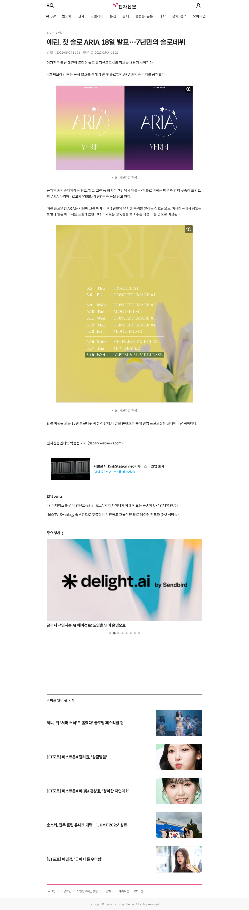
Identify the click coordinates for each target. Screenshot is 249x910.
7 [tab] (135, 633)
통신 (113, 16)
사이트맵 (123, 891)
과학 (162, 16)
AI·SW (51, 16)
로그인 (52, 891)
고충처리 (108, 891)
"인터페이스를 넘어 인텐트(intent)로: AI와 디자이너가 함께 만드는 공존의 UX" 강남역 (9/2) (112, 505)
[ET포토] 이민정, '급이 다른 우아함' (75, 859)
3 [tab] (118, 633)
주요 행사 (55, 533)
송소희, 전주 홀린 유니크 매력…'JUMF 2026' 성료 (87, 825)
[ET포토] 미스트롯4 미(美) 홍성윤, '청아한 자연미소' (88, 791)
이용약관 (66, 891)
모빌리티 (96, 16)
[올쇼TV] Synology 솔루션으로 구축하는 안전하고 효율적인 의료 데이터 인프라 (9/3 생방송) (113, 515)
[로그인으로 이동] (198, 5)
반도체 (67, 16)
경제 (125, 16)
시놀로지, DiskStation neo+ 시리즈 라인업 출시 (129, 466)
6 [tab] (131, 633)
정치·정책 (179, 16)
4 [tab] (122, 633)
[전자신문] (124, 5)
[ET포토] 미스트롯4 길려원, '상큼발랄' (77, 757)
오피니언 (199, 16)
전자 (81, 16)
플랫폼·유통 (144, 16)
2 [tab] (114, 633)
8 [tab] (139, 633)
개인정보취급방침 (87, 891)
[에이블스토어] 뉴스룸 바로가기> (114, 472)
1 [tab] (110, 633)
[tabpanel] (124, 584)
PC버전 (138, 891)
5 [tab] (126, 633)
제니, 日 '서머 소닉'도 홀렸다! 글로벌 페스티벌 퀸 (85, 723)
